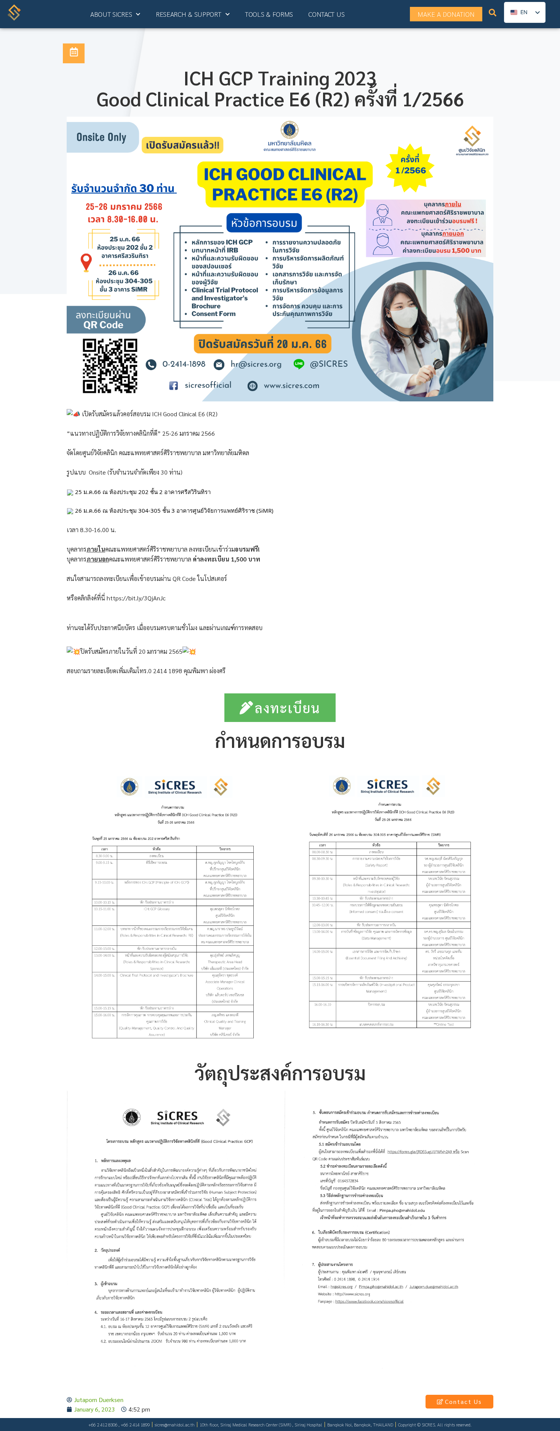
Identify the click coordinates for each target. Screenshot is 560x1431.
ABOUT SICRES (111, 14)
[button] (492, 14)
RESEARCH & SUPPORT (188, 14)
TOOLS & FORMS (269, 14)
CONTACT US (326, 14)
